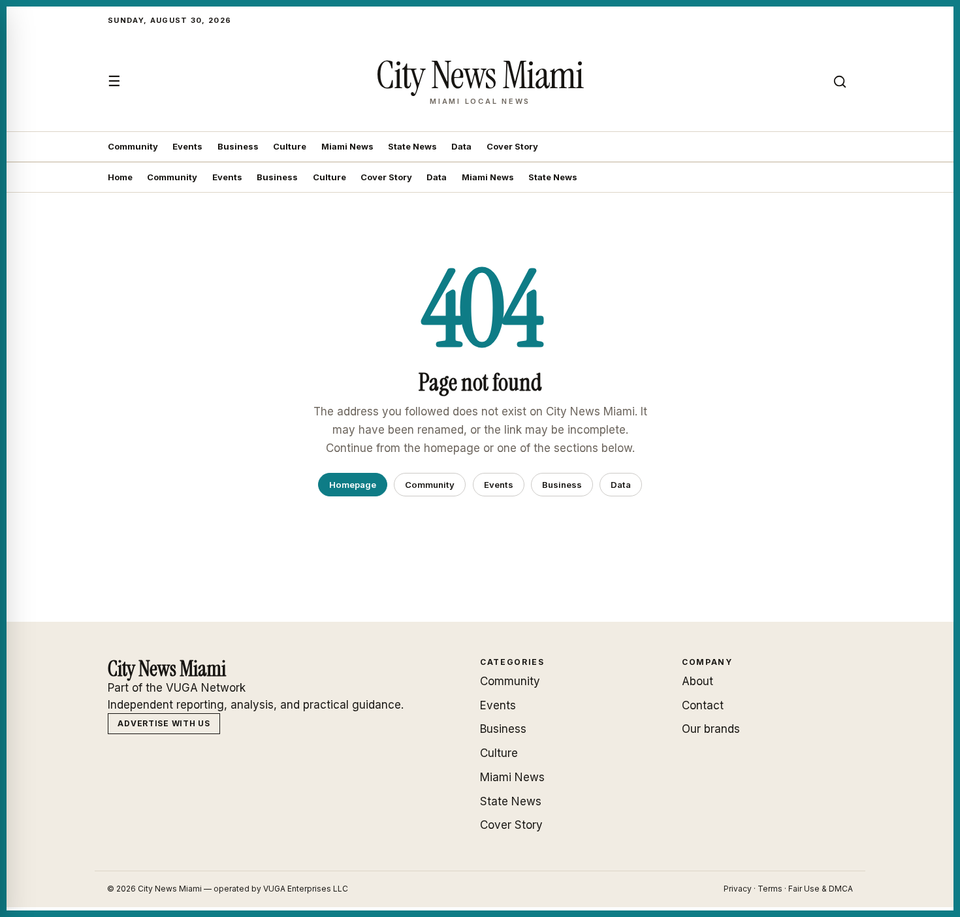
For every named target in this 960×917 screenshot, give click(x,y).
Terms (770, 888)
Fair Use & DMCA (820, 888)
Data (461, 146)
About (697, 681)
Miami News (347, 146)
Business (238, 146)
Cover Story (512, 146)
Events (187, 146)
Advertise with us (164, 723)
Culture (289, 146)
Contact (703, 705)
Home (120, 177)
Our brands (711, 728)
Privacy (738, 888)
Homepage (352, 484)
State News (412, 146)
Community (133, 146)
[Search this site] (839, 81)
